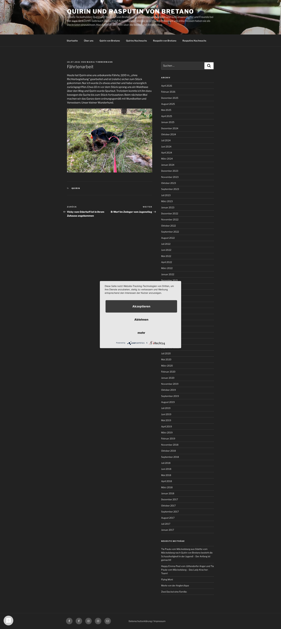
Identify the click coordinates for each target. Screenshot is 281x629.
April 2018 (166, 481)
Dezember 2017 (169, 499)
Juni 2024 (166, 146)
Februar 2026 (168, 91)
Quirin (76, 188)
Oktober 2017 (168, 505)
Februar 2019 (168, 438)
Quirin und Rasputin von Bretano (130, 11)
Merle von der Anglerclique (175, 585)
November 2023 (170, 177)
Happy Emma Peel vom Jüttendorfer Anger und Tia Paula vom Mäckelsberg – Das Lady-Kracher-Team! (187, 570)
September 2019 (170, 396)
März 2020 (167, 365)
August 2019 (168, 402)
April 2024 (166, 152)
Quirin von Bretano (110, 40)
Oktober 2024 (168, 134)
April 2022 (166, 262)
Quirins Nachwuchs (136, 40)
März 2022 (167, 268)
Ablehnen (141, 319)
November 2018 (169, 444)
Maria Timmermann (100, 62)
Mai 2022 (166, 256)
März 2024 (167, 158)
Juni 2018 (166, 469)
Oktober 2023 (168, 183)
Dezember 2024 (169, 128)
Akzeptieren (141, 306)
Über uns (88, 40)
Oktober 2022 (168, 225)
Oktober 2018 (168, 450)
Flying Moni (167, 579)
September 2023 (170, 189)
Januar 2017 (167, 529)
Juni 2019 (166, 414)
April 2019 (166, 426)
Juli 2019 (165, 408)
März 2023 (167, 201)
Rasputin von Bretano (164, 40)
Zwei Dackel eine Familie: (174, 591)
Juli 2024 (166, 140)
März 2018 (167, 487)
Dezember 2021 (169, 280)
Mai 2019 (166, 420)
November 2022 (169, 219)
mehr (141, 332)
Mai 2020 (166, 359)
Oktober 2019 (168, 389)
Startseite (72, 40)
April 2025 (166, 116)
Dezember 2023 (169, 170)
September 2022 (170, 231)
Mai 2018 (166, 475)
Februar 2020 (168, 371)
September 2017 (170, 511)
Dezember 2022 (169, 213)
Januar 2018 (167, 493)
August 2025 (168, 104)
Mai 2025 (166, 110)
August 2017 (167, 517)
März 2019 (167, 432)
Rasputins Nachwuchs (194, 40)
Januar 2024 (167, 164)
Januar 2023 (167, 207)
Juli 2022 (165, 243)
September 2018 (170, 457)
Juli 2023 (166, 195)
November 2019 (169, 383)
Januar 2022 (167, 274)
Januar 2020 (167, 377)
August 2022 (168, 237)
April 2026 (166, 85)
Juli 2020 (166, 353)
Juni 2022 (166, 250)
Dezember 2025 (169, 98)
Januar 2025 (167, 122)
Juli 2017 (165, 523)
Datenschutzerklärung (140, 621)
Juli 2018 (165, 463)
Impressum (160, 621)
